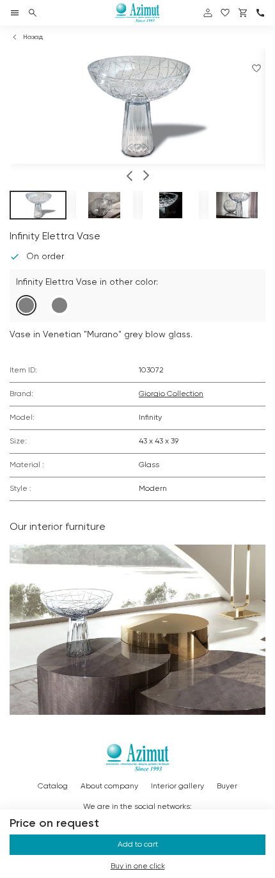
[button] (129, 177)
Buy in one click (138, 866)
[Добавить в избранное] (256, 68)
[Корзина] (243, 13)
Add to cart (138, 845)
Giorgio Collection (171, 394)
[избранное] (225, 13)
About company (109, 786)
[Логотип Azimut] (137, 12)
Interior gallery (177, 786)
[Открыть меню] (15, 13)
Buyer (227, 786)
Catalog (53, 786)
